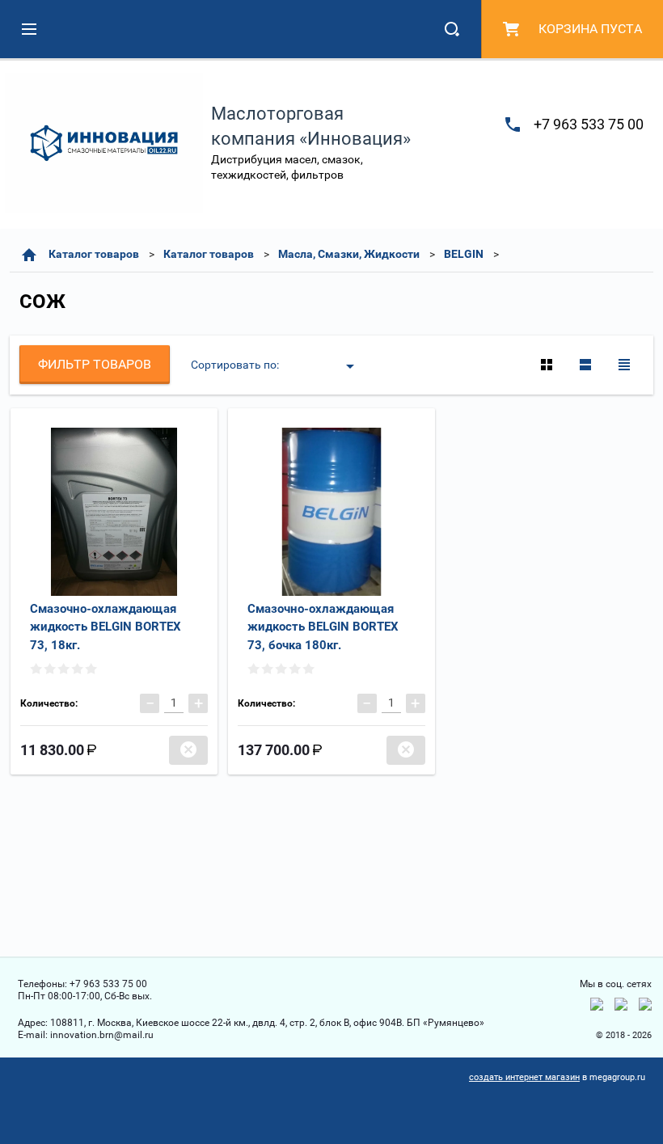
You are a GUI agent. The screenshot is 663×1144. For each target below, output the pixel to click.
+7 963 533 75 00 (589, 124)
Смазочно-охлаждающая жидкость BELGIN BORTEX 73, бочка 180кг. (323, 627)
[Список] (585, 364)
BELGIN (464, 253)
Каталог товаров (94, 253)
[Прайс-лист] (624, 364)
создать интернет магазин (524, 1077)
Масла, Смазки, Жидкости (349, 253)
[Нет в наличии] (188, 750)
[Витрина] (546, 364)
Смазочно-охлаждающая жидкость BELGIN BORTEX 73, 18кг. (105, 627)
